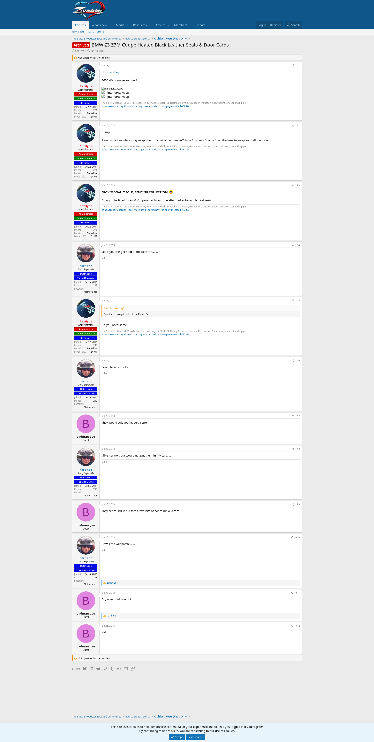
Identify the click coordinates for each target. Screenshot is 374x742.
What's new (99, 25)
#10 (297, 537)
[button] (110, 25)
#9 (298, 504)
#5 (298, 300)
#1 (298, 65)
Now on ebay (110, 72)
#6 (298, 360)
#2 (298, 125)
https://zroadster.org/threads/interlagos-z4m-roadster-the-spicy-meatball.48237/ (145, 106)
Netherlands (90, 291)
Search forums (95, 31)
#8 (298, 448)
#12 (297, 625)
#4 (298, 245)
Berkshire (92, 113)
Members (180, 25)
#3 (298, 185)
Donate (200, 25)
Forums (80, 25)
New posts (78, 31)
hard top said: (112, 308)
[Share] (292, 65)
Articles (160, 25)
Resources (140, 25)
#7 (298, 416)
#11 (297, 592)
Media (120, 25)
